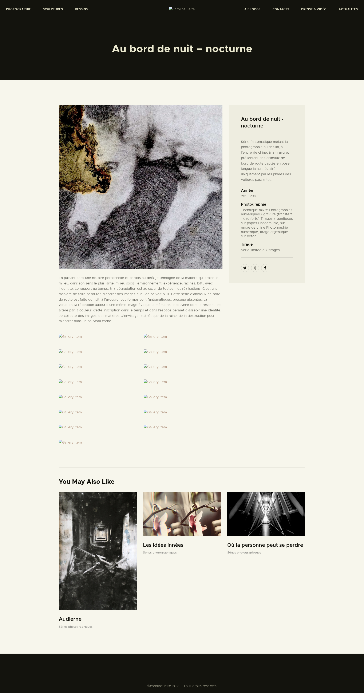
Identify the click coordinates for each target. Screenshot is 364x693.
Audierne (70, 619)
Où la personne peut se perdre (265, 545)
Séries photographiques (75, 627)
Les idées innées (163, 545)
